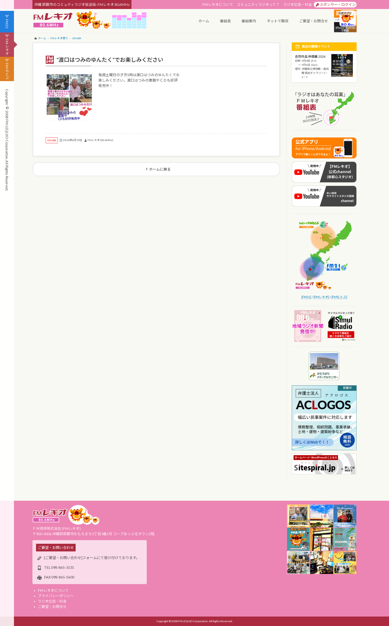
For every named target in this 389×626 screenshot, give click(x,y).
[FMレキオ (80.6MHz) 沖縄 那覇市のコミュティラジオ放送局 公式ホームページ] (72, 20)
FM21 (7, 24)
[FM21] (306, 297)
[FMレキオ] (321, 297)
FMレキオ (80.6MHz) (100, 140)
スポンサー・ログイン (338, 4)
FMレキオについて (217, 4)
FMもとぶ (7, 71)
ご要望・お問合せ (52, 606)
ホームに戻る (160, 169)
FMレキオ (7, 47)
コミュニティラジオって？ (258, 4)
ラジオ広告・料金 (297, 4)
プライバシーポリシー (56, 596)
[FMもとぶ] (339, 297)
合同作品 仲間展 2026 (310, 56)
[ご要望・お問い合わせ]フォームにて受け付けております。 (92, 557)
